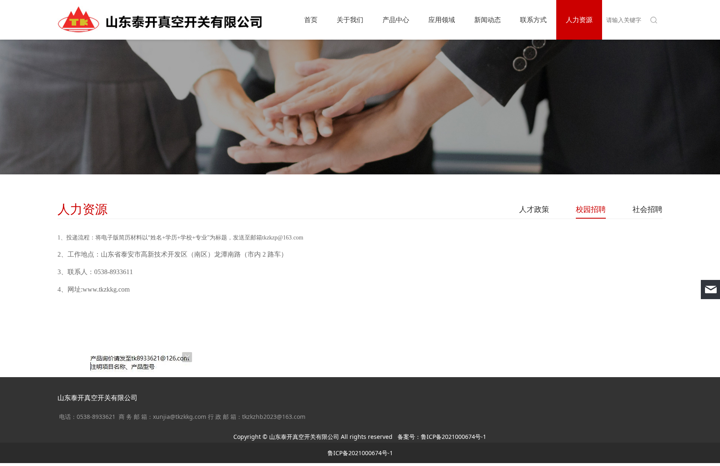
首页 (311, 19)
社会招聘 (647, 209)
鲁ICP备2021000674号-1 (453, 437)
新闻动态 (487, 19)
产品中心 (395, 19)
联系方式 (533, 19)
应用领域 (441, 19)
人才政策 (534, 209)
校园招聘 (591, 209)
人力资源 (579, 19)
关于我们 (350, 19)
